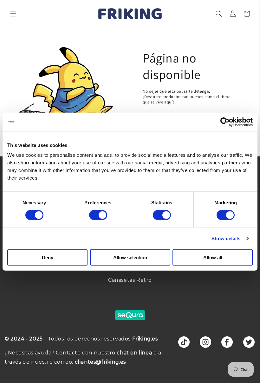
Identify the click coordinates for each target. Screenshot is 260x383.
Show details (225, 238)
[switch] (98, 215)
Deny (47, 257)
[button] (13, 14)
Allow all (212, 257)
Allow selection (130, 257)
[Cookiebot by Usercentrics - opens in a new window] (225, 122)
